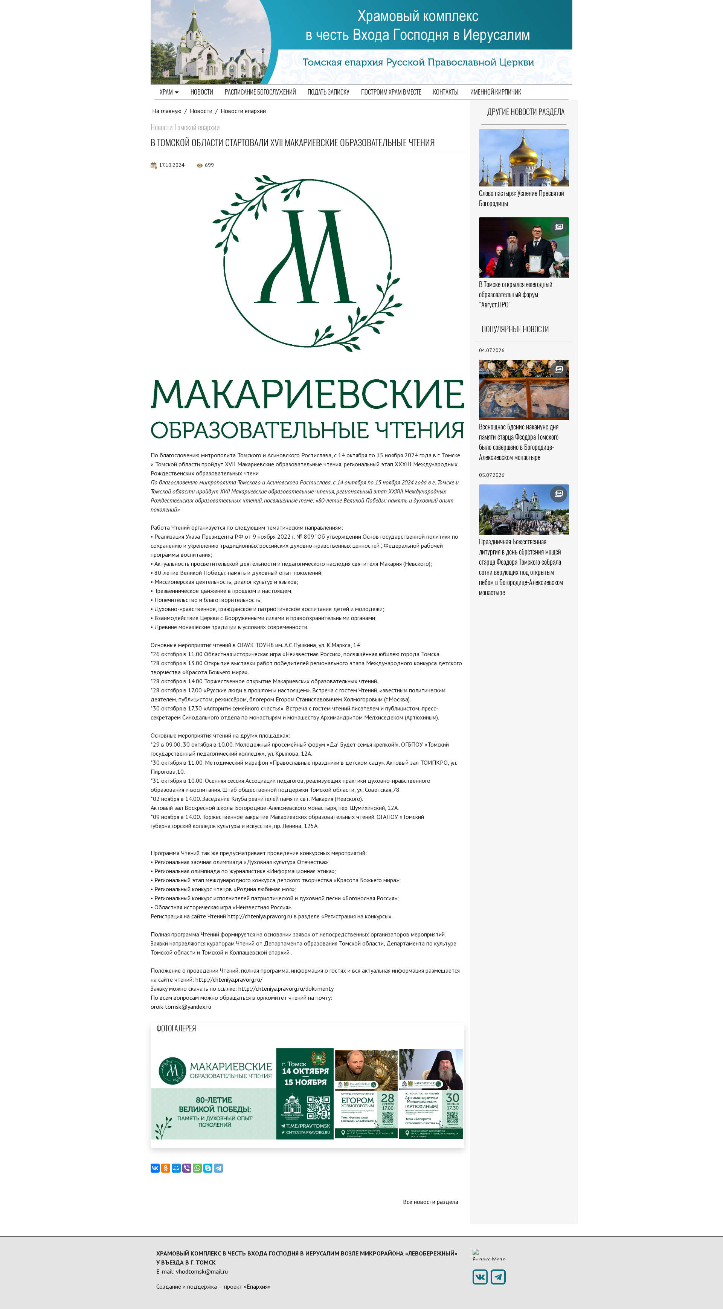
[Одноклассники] (165, 1168)
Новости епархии (243, 111)
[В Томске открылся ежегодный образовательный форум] (524, 247)
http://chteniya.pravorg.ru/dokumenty (286, 988)
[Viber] (186, 1168)
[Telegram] (218, 1168)
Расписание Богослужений (260, 91)
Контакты (446, 91)
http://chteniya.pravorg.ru (259, 916)
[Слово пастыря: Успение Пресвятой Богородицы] (524, 157)
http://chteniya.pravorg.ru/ (228, 979)
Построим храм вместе (391, 91)
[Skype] (207, 1168)
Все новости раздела (430, 1201)
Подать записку (328, 91)
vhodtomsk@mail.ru (202, 1271)
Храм (166, 91)
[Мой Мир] (176, 1168)
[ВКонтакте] (155, 1168)
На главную (167, 111)
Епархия (257, 1286)
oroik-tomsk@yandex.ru (181, 1006)
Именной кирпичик (495, 91)
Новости (202, 91)
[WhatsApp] (197, 1168)
